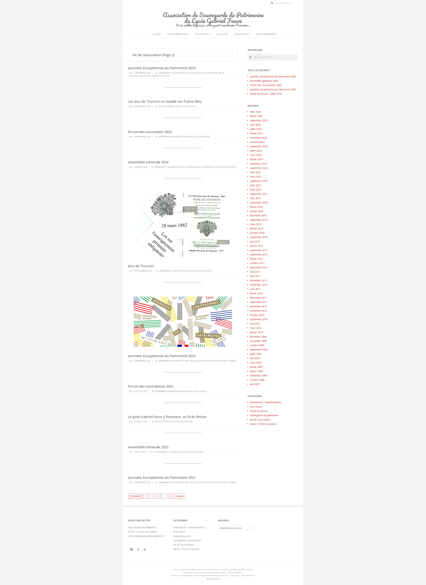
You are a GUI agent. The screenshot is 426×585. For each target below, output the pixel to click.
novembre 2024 (258, 137)
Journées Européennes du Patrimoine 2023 (162, 356)
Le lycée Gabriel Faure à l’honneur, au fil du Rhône (167, 417)
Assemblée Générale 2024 (148, 162)
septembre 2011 (259, 302)
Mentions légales (213, 578)
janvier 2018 (256, 245)
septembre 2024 (259, 146)
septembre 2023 (259, 167)
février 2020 (256, 206)
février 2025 (256, 133)
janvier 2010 (256, 332)
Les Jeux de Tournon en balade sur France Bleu (165, 101)
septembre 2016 (259, 254)
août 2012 (255, 289)
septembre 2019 (259, 219)
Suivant (180, 496)
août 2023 (255, 172)
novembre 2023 (258, 163)
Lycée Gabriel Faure (177, 34)
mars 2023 (255, 176)
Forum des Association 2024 (150, 132)
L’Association (241, 34)
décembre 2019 (258, 215)
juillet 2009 (256, 353)
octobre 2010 (257, 315)
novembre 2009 (258, 340)
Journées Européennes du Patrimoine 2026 (273, 76)
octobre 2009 (257, 345)
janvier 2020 (256, 211)
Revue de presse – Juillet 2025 (266, 93)
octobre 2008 (257, 379)
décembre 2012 (258, 280)
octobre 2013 (257, 263)
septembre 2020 (259, 202)
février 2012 (256, 293)
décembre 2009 (258, 336)
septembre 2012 (259, 284)
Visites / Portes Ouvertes (157, 76)
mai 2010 (255, 323)
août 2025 (255, 124)
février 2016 (256, 258)
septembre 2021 (259, 193)
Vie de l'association (185, 106)
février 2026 (256, 116)
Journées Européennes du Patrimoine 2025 (273, 89)
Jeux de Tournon (141, 266)
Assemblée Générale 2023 (148, 447)
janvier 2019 (256, 228)
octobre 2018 (257, 232)
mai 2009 (255, 358)
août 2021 (255, 198)
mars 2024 (255, 155)
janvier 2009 (256, 371)
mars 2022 (255, 189)
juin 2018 (255, 241)
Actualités (222, 34)
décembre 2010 (258, 306)
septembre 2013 (259, 267)
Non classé (256, 406)
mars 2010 (255, 328)
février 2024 (256, 159)
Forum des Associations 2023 (150, 386)
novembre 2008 (258, 375)
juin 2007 (255, 384)
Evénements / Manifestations (174, 73)
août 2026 (255, 111)
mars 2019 (255, 224)
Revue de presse (166, 106)
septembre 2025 (259, 120)
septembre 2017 (259, 250)
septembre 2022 (259, 180)
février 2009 (256, 366)
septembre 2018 (259, 237)
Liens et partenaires (266, 34)
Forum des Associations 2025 (266, 85)
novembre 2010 (258, 310)
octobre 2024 (257, 142)
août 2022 (255, 185)
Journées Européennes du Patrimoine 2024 (162, 68)
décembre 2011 (258, 297)
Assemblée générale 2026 (264, 80)
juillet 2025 (256, 129)
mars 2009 (255, 362)
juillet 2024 (256, 150)
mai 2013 (255, 271)
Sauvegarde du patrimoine (204, 73)
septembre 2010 (259, 319)
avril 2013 (255, 276)
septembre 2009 (259, 349)
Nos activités (202, 34)
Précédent (135, 496)
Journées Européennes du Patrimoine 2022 (162, 477)
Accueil (157, 34)
